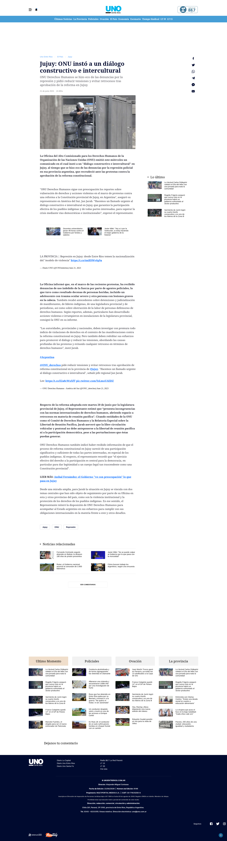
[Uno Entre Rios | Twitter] (217, 823)
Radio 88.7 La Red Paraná (111, 760)
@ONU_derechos (50, 365)
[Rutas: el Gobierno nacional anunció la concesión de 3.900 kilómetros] (62, 567)
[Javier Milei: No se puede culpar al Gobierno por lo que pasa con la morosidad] (113, 555)
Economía (123, 19)
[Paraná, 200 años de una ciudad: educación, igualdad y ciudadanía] (178, 725)
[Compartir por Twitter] (193, 65)
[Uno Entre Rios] (113, 9)
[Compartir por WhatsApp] (193, 71)
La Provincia (80, 19)
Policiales (93, 19)
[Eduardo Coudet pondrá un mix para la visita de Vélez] (135, 722)
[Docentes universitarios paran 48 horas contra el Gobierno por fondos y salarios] (65, 231)
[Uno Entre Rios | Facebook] (211, 823)
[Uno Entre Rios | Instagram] (224, 823)
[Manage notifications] (221, 835)
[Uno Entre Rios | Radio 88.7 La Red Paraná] (187, 10)
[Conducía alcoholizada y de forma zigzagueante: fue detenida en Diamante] (92, 672)
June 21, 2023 (75, 268)
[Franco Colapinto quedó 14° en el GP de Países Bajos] (48, 712)
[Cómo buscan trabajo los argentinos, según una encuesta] (113, 567)
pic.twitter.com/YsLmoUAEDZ (95, 381)
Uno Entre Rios (46, 57)
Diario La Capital (64, 760)
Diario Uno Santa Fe (65, 766)
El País (113, 19)
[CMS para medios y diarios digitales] (35, 835)
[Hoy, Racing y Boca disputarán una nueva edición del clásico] (135, 710)
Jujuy (70, 57)
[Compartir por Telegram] (193, 78)
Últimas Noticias (63, 19)
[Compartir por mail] (193, 91)
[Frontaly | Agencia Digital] (50, 835)
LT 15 (170, 19)
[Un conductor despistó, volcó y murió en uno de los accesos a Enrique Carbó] (92, 712)
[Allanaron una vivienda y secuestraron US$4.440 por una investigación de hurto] (92, 684)
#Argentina (47, 357)
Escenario (135, 19)
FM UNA (103, 769)
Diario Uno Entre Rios (66, 763)
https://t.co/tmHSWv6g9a (86, 260)
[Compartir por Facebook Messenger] (193, 84)
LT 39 (163, 19)
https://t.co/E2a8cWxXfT (60, 381)
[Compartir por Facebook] (193, 58)
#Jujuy (94, 369)
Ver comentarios (88, 585)
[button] (30, 9)
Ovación (104, 19)
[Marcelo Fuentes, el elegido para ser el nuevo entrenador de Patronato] (48, 725)
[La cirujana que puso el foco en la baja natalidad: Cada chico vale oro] (178, 712)
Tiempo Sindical (150, 19)
